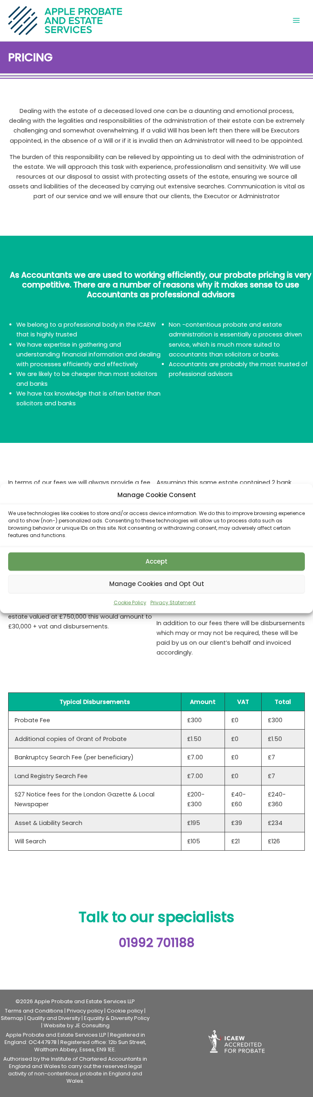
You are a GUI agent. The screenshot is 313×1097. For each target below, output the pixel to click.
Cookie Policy (130, 602)
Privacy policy (85, 1011)
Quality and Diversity (53, 1018)
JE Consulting (92, 1025)
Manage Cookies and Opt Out (156, 583)
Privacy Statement (173, 602)
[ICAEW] (238, 1041)
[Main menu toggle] (296, 20)
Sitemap (12, 1018)
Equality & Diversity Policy (117, 1018)
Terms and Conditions (34, 1011)
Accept (156, 561)
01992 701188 (156, 942)
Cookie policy (125, 1011)
